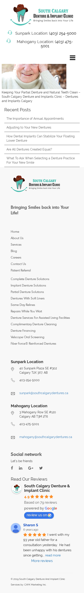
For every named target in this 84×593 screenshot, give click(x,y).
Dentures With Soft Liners (28, 298)
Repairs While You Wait (26, 311)
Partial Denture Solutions (27, 292)
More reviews (42, 561)
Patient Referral (21, 270)
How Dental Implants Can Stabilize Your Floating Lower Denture (40, 138)
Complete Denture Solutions (30, 279)
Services (16, 244)
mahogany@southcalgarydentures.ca (45, 437)
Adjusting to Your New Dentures (28, 127)
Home (15, 231)
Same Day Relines (23, 305)
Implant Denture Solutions (28, 285)
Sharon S (30, 525)
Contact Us (18, 264)
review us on (37, 515)
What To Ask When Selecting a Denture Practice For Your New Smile (40, 160)
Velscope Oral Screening (27, 337)
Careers (16, 257)
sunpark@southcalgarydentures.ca (43, 393)
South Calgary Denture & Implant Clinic (47, 488)
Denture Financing (23, 330)
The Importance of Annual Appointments (35, 118)
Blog (14, 251)
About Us (17, 238)
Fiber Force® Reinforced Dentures (33, 343)
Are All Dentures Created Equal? (29, 149)
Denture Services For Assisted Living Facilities (40, 317)
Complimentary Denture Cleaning (34, 324)
